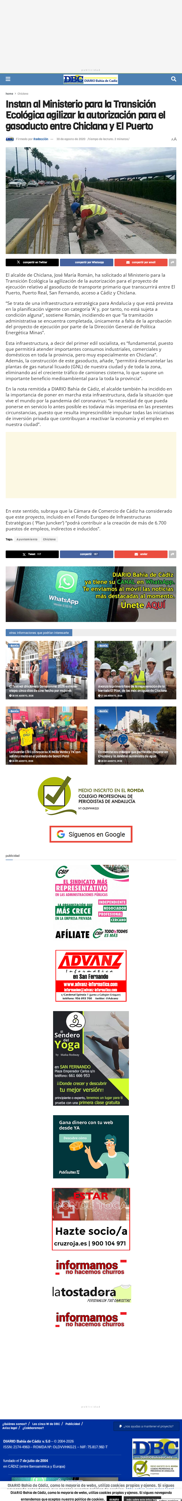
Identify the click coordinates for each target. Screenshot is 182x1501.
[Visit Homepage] (91, 79)
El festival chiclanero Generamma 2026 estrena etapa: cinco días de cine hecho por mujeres (42, 688)
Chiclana (23, 94)
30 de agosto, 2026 (22, 695)
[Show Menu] (8, 79)
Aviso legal (9, 1428)
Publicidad (72, 1424)
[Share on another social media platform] (172, 262)
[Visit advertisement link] (91, 594)
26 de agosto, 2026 (22, 761)
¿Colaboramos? (33, 1428)
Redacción (40, 139)
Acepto (92, 1495)
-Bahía (14, 646)
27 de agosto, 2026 (111, 695)
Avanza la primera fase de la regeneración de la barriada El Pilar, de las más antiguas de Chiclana (132, 688)
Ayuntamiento (27, 539)
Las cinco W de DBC (46, 1424)
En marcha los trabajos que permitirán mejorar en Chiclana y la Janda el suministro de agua (133, 754)
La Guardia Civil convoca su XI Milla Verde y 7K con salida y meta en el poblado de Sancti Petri (45, 754)
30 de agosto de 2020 (70, 139)
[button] (146, 1426)
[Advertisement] (91, 33)
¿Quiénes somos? (14, 1424)
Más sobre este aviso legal (150, 1489)
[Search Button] (173, 79)
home (9, 94)
